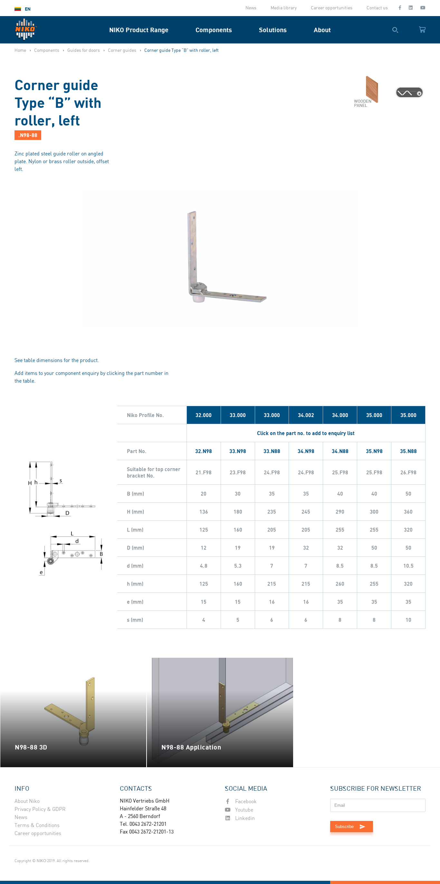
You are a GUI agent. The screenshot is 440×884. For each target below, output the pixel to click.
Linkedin (244, 818)
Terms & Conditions (37, 825)
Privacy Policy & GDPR (40, 809)
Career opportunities (331, 8)
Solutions (273, 30)
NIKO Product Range (138, 30)
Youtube (243, 810)
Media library (284, 8)
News (250, 8)
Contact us (377, 8)
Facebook (245, 802)
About (322, 30)
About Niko (27, 801)
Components (214, 30)
